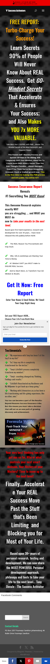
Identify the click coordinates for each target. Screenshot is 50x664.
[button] (25, 323)
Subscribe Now (25, 340)
